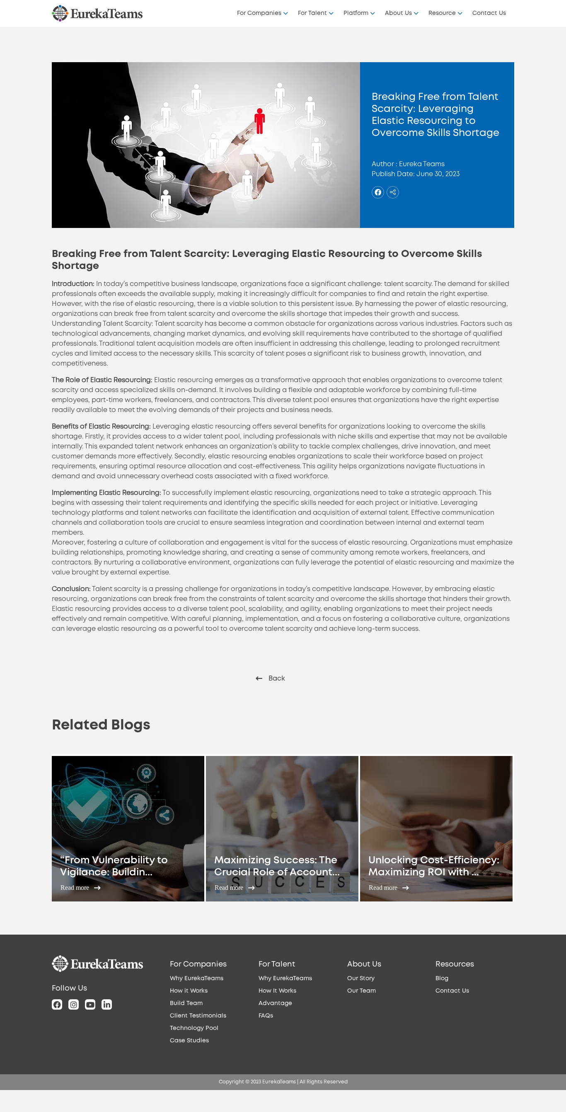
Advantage (275, 1003)
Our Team (361, 990)
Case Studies (189, 1040)
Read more (75, 887)
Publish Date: (393, 174)
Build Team (186, 1003)
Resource (442, 13)
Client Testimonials (198, 1015)
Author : (384, 164)
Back (276, 679)
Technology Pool (194, 1028)
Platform (355, 13)
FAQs (266, 1015)
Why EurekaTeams (196, 978)
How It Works (277, 990)
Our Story (361, 978)
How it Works (189, 990)
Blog (441, 978)
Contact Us (489, 13)
